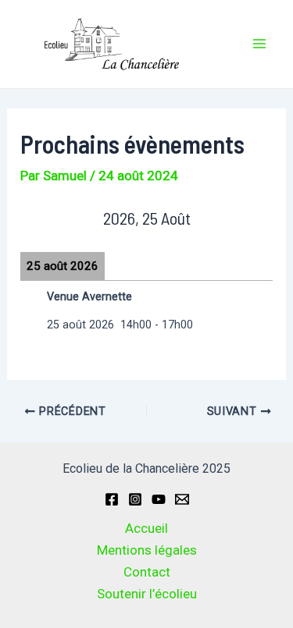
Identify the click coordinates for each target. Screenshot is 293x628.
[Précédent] (45, 218)
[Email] (182, 499)
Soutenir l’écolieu (147, 593)
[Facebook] (112, 499)
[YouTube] (159, 499)
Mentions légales (147, 550)
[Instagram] (135, 499)
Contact (146, 572)
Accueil (146, 528)
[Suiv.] (247, 218)
